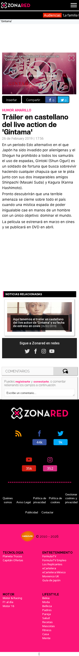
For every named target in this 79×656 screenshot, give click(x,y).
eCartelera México (54, 572)
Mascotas (48, 626)
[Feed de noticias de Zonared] (18, 437)
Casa (45, 634)
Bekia (46, 598)
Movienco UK (50, 576)
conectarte (41, 381)
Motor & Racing (12, 598)
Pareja (46, 614)
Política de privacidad (39, 500)
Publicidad (31, 512)
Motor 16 (8, 606)
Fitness (46, 630)
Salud (46, 618)
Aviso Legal (23, 502)
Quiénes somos (8, 500)
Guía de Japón (51, 580)
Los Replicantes (52, 564)
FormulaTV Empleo (54, 560)
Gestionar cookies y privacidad (71, 498)
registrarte (22, 381)
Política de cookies (55, 500)
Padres (47, 610)
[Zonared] (15, 5)
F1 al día (8, 602)
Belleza (47, 606)
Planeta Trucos (12, 556)
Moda (46, 602)
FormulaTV (49, 556)
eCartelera (49, 568)
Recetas (47, 622)
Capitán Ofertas (13, 560)
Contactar (47, 512)
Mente (46, 638)
